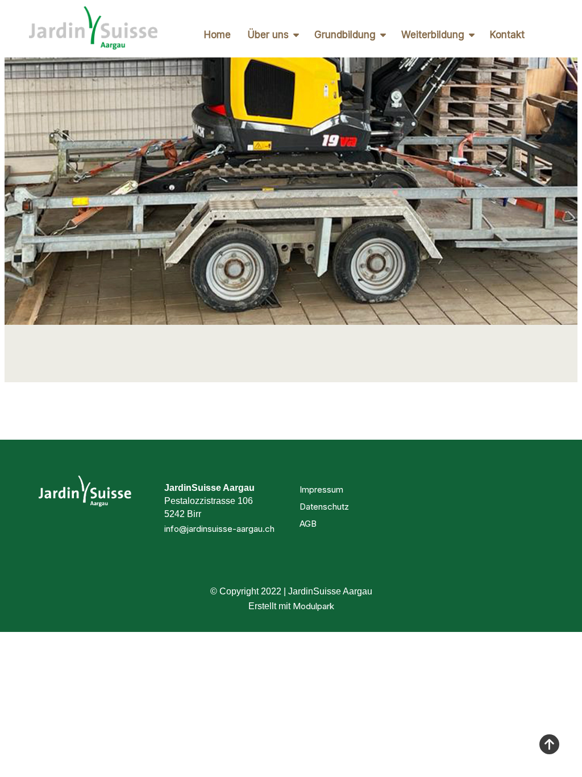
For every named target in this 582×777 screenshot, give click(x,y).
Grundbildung (345, 34)
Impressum (321, 489)
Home (217, 34)
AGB (308, 523)
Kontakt (507, 34)
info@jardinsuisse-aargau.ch (219, 528)
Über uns (268, 34)
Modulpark (313, 606)
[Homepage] (93, 29)
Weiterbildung (432, 34)
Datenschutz (324, 506)
